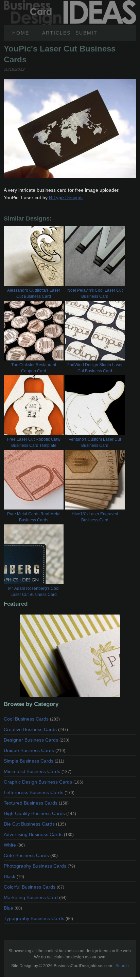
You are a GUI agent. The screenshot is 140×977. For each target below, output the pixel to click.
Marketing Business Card (35, 897)
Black (14, 876)
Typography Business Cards (38, 918)
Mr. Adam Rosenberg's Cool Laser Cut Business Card (33, 591)
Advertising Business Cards (39, 834)
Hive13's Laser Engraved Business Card (95, 517)
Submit (86, 33)
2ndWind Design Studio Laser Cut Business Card (95, 367)
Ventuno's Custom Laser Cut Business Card (95, 442)
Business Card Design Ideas (70, 3)
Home (20, 33)
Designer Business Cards (36, 740)
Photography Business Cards (39, 866)
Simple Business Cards (34, 761)
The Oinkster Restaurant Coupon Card (33, 367)
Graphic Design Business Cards (43, 782)
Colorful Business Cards (34, 887)
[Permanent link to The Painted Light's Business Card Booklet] (70, 656)
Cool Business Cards (32, 719)
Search (122, 965)
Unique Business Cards (34, 750)
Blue (13, 908)
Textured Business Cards (36, 803)
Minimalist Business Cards (37, 771)
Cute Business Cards (31, 855)
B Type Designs (66, 197)
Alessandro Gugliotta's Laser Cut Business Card (33, 293)
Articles (56, 33)
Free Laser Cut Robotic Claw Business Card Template (33, 442)
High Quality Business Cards (40, 813)
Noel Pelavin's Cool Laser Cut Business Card (95, 293)
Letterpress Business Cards (39, 792)
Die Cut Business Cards (35, 824)
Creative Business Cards (36, 729)
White (14, 845)
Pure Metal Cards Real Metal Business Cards (33, 517)
